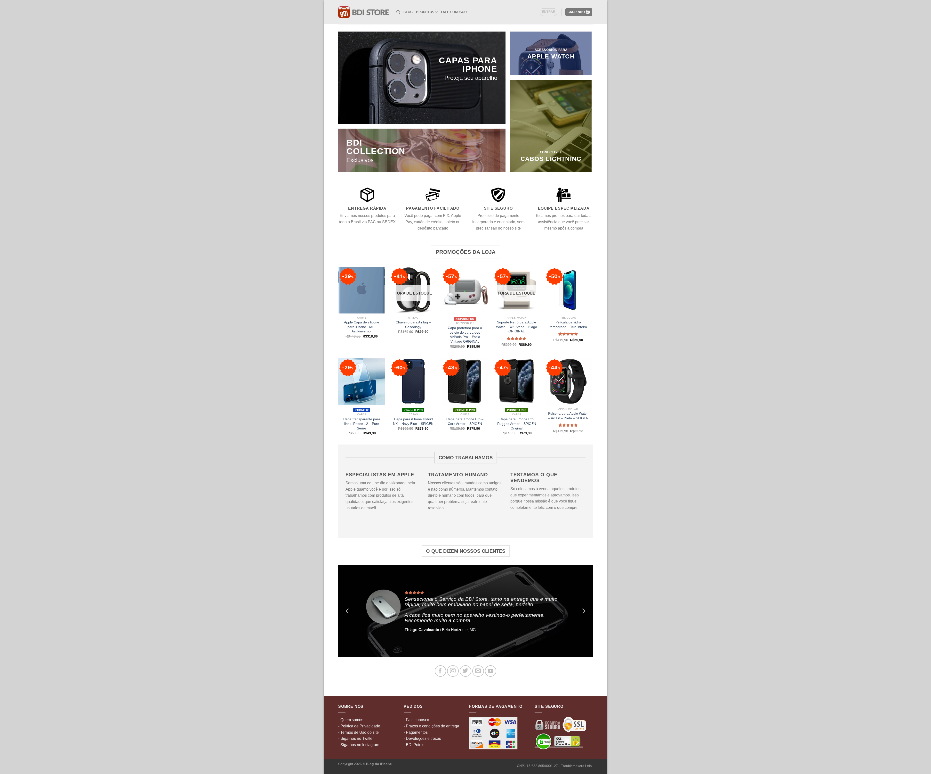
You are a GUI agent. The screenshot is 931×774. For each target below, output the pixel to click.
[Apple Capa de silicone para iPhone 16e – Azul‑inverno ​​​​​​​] (361, 290)
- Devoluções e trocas (422, 738)
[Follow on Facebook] (440, 671)
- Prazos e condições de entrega (431, 726)
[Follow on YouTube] (490, 671)
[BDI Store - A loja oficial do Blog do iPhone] (363, 12)
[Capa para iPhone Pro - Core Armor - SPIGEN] (464, 381)
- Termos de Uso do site (358, 732)
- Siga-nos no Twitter (356, 738)
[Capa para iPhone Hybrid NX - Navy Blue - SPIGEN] (413, 381)
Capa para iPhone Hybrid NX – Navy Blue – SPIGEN (413, 421)
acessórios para (551, 50)
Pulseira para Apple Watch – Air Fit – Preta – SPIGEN (568, 416)
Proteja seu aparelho (470, 77)
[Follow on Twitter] (465, 671)
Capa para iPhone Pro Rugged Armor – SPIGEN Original (516, 423)
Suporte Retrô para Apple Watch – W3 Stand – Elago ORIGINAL (516, 326)
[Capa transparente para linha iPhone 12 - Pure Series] (361, 381)
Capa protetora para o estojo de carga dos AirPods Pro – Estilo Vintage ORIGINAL (465, 334)
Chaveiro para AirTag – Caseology (413, 324)
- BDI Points (414, 745)
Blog (408, 12)
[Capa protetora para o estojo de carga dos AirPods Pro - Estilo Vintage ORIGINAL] (464, 290)
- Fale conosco (416, 720)
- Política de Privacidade (359, 726)
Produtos (425, 12)
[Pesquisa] (398, 12)
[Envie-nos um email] (478, 671)
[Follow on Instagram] (452, 671)
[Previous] (347, 611)
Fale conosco (454, 12)
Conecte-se (551, 152)
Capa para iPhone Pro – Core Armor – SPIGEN (464, 421)
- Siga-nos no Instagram (358, 745)
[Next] (583, 611)
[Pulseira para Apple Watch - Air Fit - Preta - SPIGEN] (568, 381)
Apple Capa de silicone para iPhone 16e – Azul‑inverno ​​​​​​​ (361, 326)
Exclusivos (360, 160)
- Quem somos (350, 720)
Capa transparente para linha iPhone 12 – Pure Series (361, 423)
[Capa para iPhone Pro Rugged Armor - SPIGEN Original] (516, 381)
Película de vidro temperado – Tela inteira (568, 324)
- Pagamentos (416, 732)
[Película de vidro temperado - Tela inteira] (568, 290)
